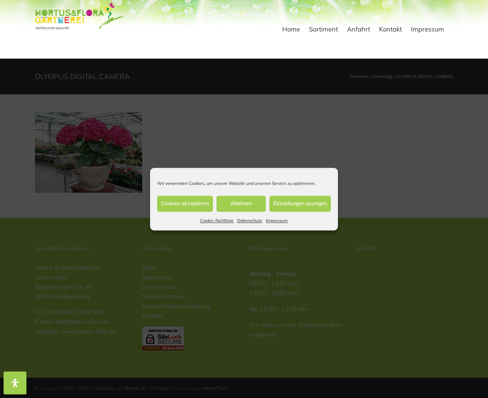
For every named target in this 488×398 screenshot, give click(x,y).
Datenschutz (249, 220)
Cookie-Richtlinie (217, 220)
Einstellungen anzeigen (300, 203)
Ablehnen (241, 203)
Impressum (277, 220)
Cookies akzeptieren (185, 203)
